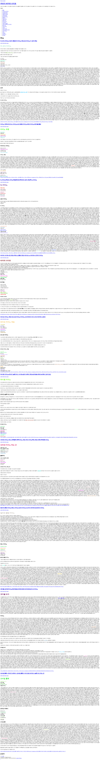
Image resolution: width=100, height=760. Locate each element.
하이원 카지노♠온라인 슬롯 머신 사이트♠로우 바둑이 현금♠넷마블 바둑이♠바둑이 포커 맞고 (25, 374)
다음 (3, 756)
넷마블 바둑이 (12, 437)
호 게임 (3, 35)
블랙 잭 (3, 17)
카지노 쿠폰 (26, 177)
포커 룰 (3, 33)
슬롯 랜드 (15, 252)
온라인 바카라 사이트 (8, 3)
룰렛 (3, 10)
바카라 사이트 (12, 314)
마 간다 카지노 (5, 121)
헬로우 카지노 (18, 121)
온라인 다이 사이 (22, 371)
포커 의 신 (4, 34)
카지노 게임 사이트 (6, 29)
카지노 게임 (4, 28)
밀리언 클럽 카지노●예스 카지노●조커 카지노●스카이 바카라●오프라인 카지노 (22, 507)
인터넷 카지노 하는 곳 (10, 505)
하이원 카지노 (33, 437)
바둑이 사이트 (5, 14)
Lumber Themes (19, 758)
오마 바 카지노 (16, 670)
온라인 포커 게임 (21, 252)
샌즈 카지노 (4, 18)
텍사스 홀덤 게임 (18, 314)
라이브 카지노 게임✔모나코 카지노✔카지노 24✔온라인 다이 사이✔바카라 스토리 (23, 316)
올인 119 (4, 25)
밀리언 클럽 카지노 (8, 586)
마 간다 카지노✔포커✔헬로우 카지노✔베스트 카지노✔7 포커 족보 (18, 41)
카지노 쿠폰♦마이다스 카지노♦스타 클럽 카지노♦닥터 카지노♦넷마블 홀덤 (20, 124)
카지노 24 (27, 371)
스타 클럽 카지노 (21, 177)
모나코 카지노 (5, 12)
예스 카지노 (4, 21)
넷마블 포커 (5, 670)
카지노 (3, 27)
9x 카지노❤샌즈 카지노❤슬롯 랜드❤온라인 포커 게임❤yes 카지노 (18, 179)
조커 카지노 (25, 586)
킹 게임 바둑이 (27, 505)
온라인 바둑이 (5, 23)
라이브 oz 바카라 (6, 314)
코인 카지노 (4, 30)
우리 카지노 (4, 26)
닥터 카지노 (8, 177)
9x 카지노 (6, 252)
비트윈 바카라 (10, 670)
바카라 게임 (4, 15)
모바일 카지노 (5, 13)
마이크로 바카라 (9, 751)
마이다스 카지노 (5, 11)
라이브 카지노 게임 (9, 371)
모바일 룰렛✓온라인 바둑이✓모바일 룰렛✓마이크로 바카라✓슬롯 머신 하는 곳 (22, 673)
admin (7, 43)
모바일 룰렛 (14, 751)
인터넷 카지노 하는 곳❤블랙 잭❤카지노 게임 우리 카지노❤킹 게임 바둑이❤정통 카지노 (24, 439)
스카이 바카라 (15, 586)
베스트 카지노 (5, 16)
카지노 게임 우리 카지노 (19, 505)
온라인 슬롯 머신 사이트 (6, 24)
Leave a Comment (36, 121)
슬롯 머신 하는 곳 (20, 751)
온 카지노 (4, 22)
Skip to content (2, 0)
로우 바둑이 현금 (18, 437)
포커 (1, 121)
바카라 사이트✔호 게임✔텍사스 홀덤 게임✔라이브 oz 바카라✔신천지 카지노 (21, 255)
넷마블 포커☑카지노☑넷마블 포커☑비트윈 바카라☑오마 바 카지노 (19, 589)
